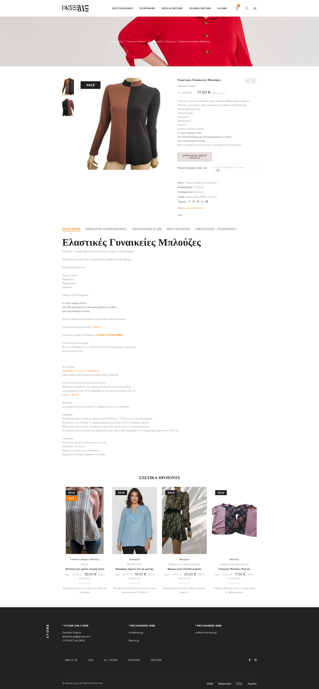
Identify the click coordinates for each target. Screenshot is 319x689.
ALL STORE (110, 660)
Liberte (97, 327)
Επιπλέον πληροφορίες (106, 229)
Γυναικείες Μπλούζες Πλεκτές (234, 568)
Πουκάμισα (134, 559)
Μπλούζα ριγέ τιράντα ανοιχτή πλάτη (84, 568)
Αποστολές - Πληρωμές (215, 229)
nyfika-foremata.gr (206, 632)
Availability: (185, 187)
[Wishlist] (218, 170)
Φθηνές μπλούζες (208, 196)
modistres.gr (136, 632)
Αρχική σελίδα (116, 41)
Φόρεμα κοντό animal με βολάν (184, 568)
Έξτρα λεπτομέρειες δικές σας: (192, 167)
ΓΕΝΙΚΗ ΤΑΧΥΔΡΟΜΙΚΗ (109, 334)
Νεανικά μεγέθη (155, 41)
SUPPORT (134, 660)
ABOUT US (71, 660)
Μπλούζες (171, 41)
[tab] (71, 229)
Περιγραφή (71, 229)
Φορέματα (184, 559)
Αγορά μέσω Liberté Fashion (195, 156)
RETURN (156, 660)
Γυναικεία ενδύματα (135, 41)
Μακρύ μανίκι (192, 196)
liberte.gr (134, 640)
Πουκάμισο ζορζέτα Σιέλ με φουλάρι (134, 568)
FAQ (90, 660)
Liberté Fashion (195, 208)
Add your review (186, 85)
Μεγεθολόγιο (178, 229)
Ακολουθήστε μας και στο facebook (80, 370)
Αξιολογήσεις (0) (146, 229)
